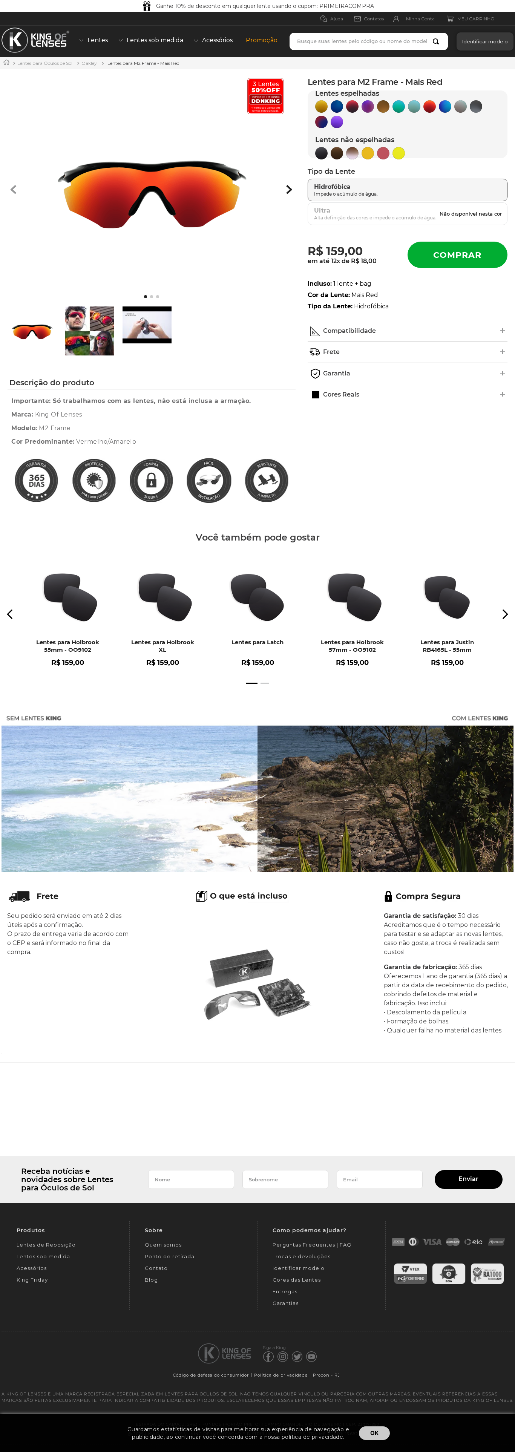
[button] (483, 41)
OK (374, 1433)
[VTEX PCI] (410, 1283)
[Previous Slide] (10, 614)
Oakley (89, 63)
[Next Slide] (505, 614)
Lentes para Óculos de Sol (44, 63)
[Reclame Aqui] (487, 1283)
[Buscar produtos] (437, 41)
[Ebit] (449, 1283)
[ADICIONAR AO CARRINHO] (457, 255)
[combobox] (369, 41)
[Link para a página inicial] (6, 63)
